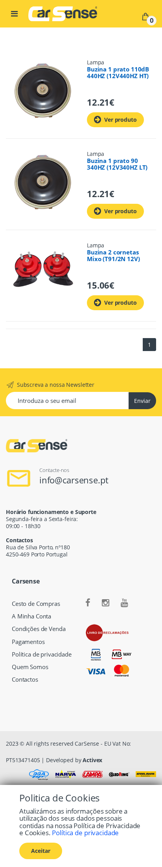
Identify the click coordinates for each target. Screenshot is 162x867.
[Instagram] (105, 603)
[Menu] (14, 14)
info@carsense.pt (74, 480)
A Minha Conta (31, 616)
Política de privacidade (42, 654)
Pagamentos (28, 642)
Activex (92, 760)
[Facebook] (87, 603)
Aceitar (40, 850)
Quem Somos (30, 667)
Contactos (25, 679)
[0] (145, 16)
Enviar (142, 400)
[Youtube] (124, 603)
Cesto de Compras (36, 604)
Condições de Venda (38, 629)
